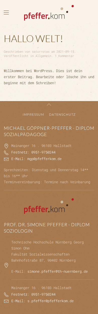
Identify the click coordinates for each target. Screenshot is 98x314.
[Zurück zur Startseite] (49, 13)
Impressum (33, 114)
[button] (6, 13)
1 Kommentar (64, 56)
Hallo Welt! (33, 38)
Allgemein (43, 56)
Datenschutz (62, 114)
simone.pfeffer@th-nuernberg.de (57, 271)
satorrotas (41, 51)
